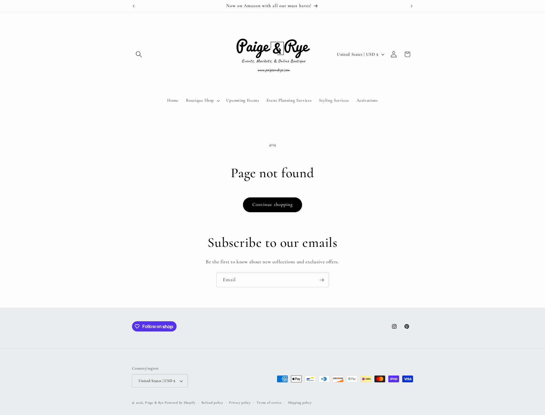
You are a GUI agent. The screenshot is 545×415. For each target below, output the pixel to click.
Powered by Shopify (180, 402)
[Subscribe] (321, 280)
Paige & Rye (154, 402)
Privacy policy (240, 402)
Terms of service (269, 402)
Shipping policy (300, 402)
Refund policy (212, 402)
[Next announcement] (411, 6)
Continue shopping (272, 204)
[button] (139, 54)
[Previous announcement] (133, 6)
